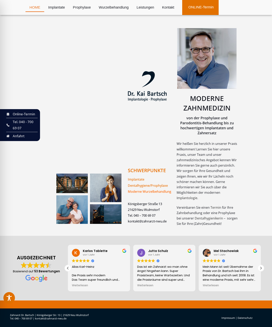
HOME (34, 7)
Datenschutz (245, 318)
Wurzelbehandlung (114, 7)
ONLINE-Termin (200, 7)
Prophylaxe (82, 7)
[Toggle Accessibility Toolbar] (9, 298)
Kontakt (168, 7)
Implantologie (187, 198)
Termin (215, 207)
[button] (261, 268)
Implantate (56, 7)
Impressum (228, 318)
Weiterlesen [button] (80, 285)
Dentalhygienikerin (209, 218)
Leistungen (145, 7)
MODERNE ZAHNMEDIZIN (207, 103)
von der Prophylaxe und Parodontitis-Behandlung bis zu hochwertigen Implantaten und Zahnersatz (207, 125)
